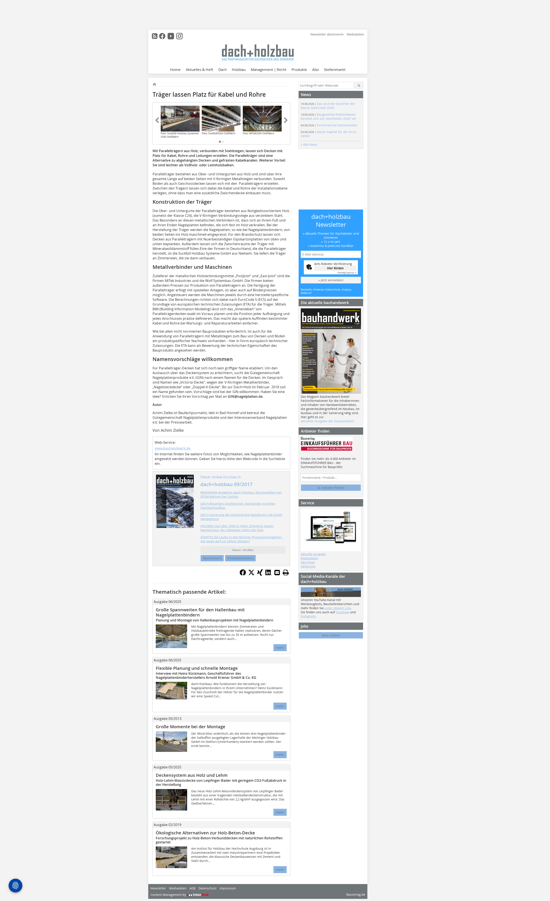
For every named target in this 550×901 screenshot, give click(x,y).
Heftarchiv (308, 566)
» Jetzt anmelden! (330, 280)
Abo (315, 69)
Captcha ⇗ (347, 272)
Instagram (308, 616)
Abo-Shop (308, 562)
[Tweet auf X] (251, 574)
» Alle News (309, 144)
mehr (280, 647)
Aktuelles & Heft (199, 69)
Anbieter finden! (332, 488)
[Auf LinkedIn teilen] (268, 574)
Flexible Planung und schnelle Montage (197, 668)
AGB (192, 888)
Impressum (228, 888)
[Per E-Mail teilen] (277, 572)
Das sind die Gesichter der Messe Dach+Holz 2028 (328, 106)
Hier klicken (335, 268)
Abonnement (212, 558)
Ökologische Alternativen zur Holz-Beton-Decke (205, 833)
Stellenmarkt (334, 69)
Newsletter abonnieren (327, 34)
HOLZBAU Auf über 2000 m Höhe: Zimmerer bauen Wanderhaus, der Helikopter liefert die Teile (236, 528)
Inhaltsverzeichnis (240, 558)
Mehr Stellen (331, 635)
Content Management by (168, 895)
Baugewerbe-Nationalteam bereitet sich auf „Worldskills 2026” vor (328, 116)
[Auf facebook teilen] (242, 574)
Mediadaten (355, 34)
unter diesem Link (338, 608)
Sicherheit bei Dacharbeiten (329, 125)
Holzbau (239, 69)
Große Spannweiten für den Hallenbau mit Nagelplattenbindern (200, 612)
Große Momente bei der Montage (190, 727)
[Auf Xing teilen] (260, 574)
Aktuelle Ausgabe (313, 554)
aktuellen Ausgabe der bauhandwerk (327, 421)
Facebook (342, 612)
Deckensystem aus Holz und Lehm (192, 775)
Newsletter (158, 888)
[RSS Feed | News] (154, 36)
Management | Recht (268, 69)
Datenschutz (208, 888)
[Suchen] (359, 85)
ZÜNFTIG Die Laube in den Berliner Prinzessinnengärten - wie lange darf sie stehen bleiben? (241, 539)
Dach (222, 69)
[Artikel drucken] (285, 572)
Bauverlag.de (355, 894)
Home (175, 69)
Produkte (299, 69)
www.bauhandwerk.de (172, 448)
